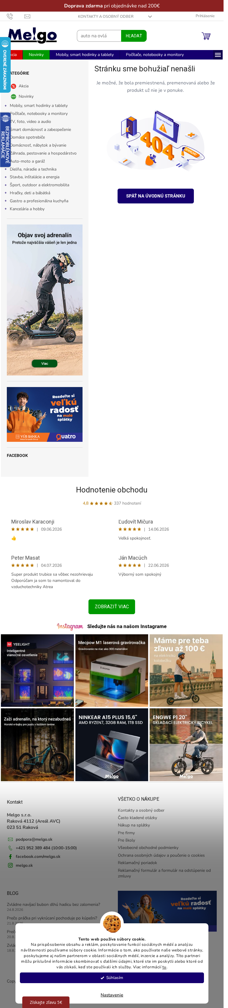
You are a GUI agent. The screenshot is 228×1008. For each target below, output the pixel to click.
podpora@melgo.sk (34, 839)
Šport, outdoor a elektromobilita (39, 185)
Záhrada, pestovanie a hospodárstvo (43, 153)
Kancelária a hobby (27, 209)
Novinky (26, 96)
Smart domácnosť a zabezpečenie (40, 129)
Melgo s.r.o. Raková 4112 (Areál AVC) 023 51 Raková (34, 821)
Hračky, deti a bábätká (30, 193)
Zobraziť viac (112, 606)
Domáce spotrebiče (27, 137)
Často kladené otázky (137, 818)
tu (164, 967)
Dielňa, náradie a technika (33, 169)
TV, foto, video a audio (30, 121)
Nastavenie (112, 995)
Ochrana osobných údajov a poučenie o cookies (161, 855)
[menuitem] (12, 55)
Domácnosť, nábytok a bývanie (38, 145)
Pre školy (126, 840)
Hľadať (134, 35)
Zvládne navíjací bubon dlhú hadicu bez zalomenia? (53, 904)
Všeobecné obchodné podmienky (148, 847)
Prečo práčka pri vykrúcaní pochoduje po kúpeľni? (52, 918)
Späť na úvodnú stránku (155, 196)
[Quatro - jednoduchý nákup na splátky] (45, 414)
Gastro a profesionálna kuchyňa (39, 201)
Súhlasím (114, 977)
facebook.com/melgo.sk (38, 856)
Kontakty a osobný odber (106, 16)
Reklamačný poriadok (137, 863)
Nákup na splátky (134, 825)
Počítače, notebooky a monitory (39, 113)
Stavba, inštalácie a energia (34, 177)
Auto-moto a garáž (27, 161)
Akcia (23, 86)
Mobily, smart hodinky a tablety (39, 105)
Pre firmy (126, 833)
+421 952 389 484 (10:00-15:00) (46, 848)
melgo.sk (24, 865)
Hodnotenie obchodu (112, 489)
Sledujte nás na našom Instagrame (127, 626)
